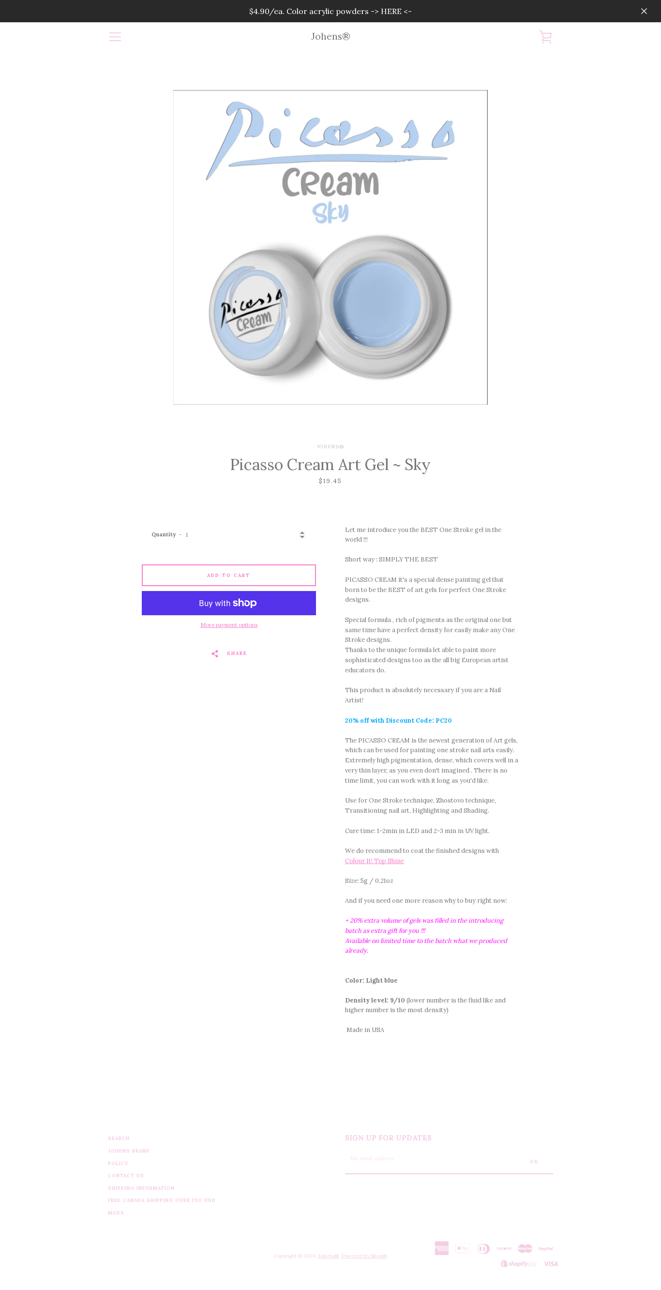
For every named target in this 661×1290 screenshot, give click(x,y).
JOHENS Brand (129, 1151)
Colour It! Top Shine (374, 861)
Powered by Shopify (365, 1256)
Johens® (330, 36)
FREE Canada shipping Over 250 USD (162, 1200)
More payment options (228, 625)
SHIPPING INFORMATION (141, 1188)
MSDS (116, 1213)
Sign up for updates (388, 1138)
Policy (118, 1163)
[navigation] (115, 37)
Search (119, 1138)
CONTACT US (126, 1175)
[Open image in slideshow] (330, 247)
